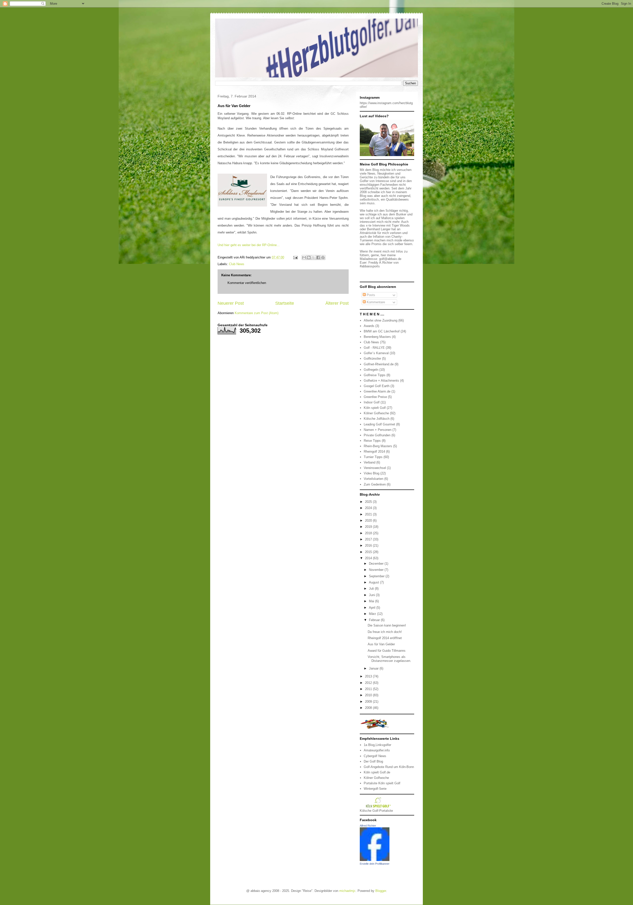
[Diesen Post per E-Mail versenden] (304, 257)
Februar (375, 620)
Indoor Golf (372, 402)
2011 (369, 689)
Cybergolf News (375, 756)
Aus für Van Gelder (381, 644)
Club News (236, 264)
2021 (369, 514)
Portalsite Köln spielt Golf (382, 783)
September (377, 576)
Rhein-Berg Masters (378, 446)
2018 (369, 533)
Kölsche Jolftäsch (376, 418)
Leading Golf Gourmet (379, 424)
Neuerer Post (231, 303)
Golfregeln (371, 369)
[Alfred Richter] (374, 860)
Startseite (284, 303)
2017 (369, 539)
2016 (369, 545)
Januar (374, 668)
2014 (369, 558)
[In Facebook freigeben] (318, 257)
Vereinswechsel (375, 468)
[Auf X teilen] (313, 257)
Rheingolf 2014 (374, 451)
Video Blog (371, 473)
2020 (369, 520)
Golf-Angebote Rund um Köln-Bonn (389, 767)
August (374, 582)
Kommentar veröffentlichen (246, 283)
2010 (369, 695)
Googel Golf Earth (376, 386)
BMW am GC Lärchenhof (382, 331)
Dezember (376, 563)
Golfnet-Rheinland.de (379, 364)
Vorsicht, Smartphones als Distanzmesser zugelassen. (389, 659)
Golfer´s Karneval (376, 353)
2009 (369, 701)
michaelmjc (347, 891)
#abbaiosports (370, 266)
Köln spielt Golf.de (377, 772)
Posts (370, 295)
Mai (372, 601)
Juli (372, 588)
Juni (372, 595)
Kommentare (375, 302)
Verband (369, 462)
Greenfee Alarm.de (377, 391)
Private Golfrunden (377, 435)
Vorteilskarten (373, 479)
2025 (369, 502)
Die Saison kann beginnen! (387, 625)
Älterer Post (337, 303)
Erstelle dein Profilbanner (374, 863)
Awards (369, 326)
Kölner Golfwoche (376, 413)
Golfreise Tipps (374, 375)
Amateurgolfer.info (377, 750)
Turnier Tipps (373, 457)
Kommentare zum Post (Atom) (256, 313)
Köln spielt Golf (375, 408)
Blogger (380, 891)
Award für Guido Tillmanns (387, 650)
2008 (369, 708)
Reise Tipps (372, 440)
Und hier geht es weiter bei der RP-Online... (249, 245)
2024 (369, 508)
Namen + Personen (377, 430)
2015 (369, 552)
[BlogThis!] (308, 257)
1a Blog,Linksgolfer (377, 745)
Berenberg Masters (377, 337)
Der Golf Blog (373, 761)
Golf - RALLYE (374, 347)
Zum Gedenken (375, 484)
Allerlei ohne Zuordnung (380, 320)
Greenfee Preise (375, 397)
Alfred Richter (368, 825)
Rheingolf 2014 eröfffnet (385, 638)
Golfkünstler (372, 358)
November (376, 570)
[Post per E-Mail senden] (295, 257)
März (373, 614)
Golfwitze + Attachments (381, 380)
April (372, 607)
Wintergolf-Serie (375, 788)
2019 (369, 527)
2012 (369, 683)
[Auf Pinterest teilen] (322, 257)
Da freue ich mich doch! (385, 632)
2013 (369, 676)
